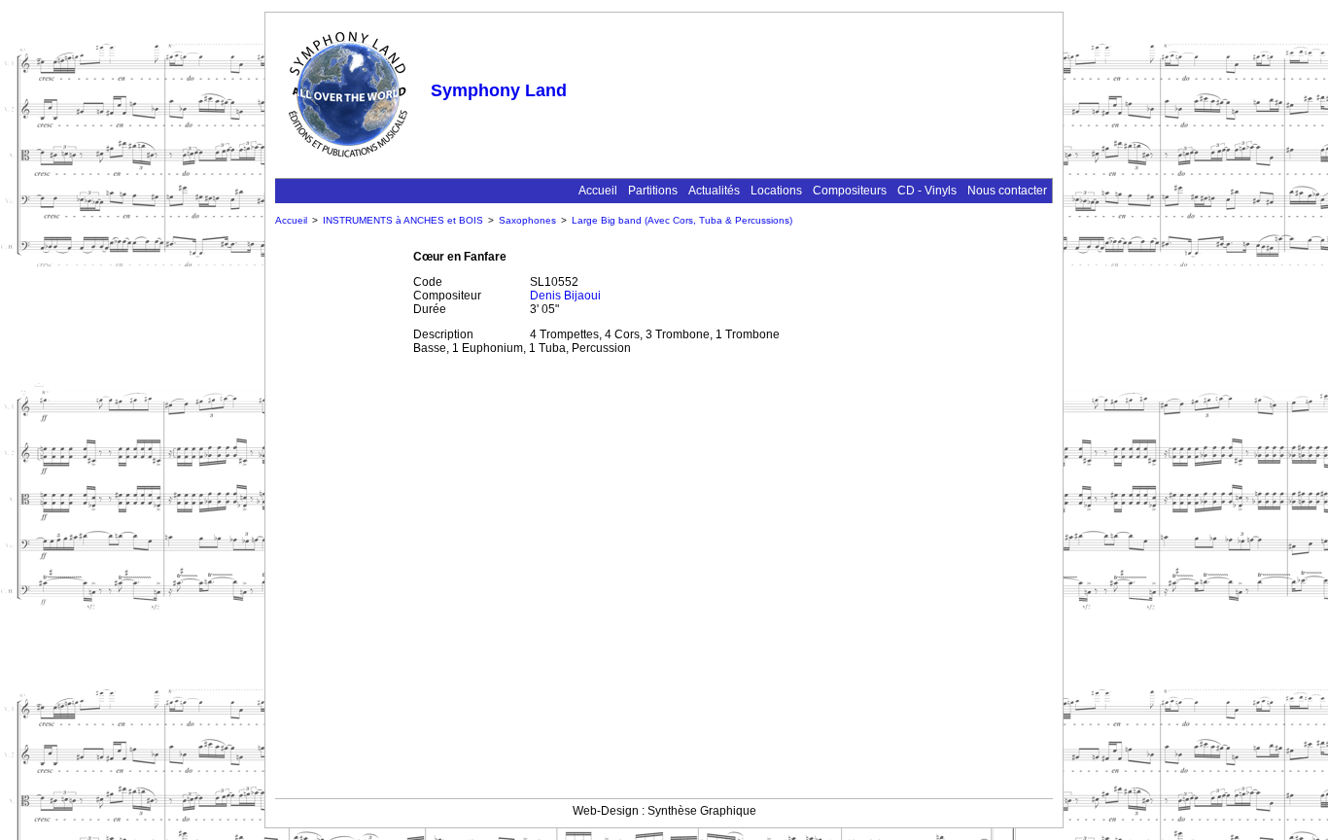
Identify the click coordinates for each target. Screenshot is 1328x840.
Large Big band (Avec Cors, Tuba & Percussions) (682, 220)
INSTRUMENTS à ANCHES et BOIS (403, 220)
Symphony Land (499, 90)
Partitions (653, 190)
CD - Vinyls (927, 190)
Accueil (597, 190)
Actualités (714, 190)
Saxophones (527, 220)
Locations (776, 190)
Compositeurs (850, 190)
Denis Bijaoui (565, 295)
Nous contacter (1007, 190)
